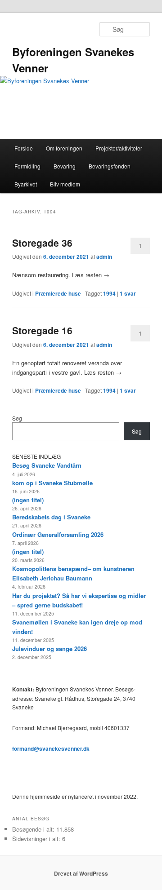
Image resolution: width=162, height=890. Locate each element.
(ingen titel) (28, 500)
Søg (17, 418)
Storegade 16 (42, 330)
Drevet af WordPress (81, 873)
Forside (23, 148)
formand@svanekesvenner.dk (51, 748)
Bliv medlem (65, 184)
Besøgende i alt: (34, 829)
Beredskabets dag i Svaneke (51, 517)
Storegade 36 (42, 242)
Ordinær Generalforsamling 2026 (58, 534)
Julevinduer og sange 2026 (49, 648)
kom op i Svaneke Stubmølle (52, 482)
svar (128, 293)
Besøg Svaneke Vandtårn (46, 465)
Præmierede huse (58, 293)
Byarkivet (25, 184)
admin (104, 256)
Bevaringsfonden (109, 166)
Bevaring (65, 166)
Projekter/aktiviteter (118, 148)
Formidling (27, 166)
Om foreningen (64, 148)
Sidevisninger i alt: (37, 838)
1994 (109, 293)
